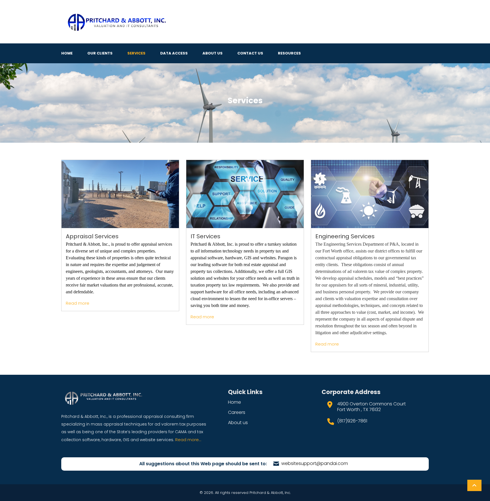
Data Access (174, 53)
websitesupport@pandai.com (314, 463)
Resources (289, 53)
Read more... (188, 440)
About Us (212, 53)
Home (67, 53)
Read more (77, 303)
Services (136, 53)
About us (238, 422)
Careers (236, 412)
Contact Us (250, 53)
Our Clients (100, 53)
